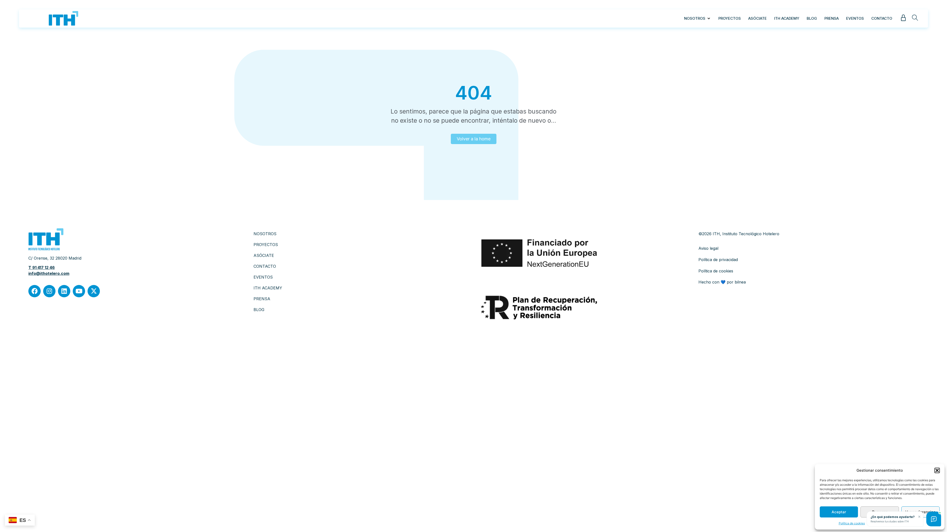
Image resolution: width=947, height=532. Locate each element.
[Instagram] (49, 291)
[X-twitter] (94, 291)
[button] (937, 470)
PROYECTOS (266, 244)
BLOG (259, 309)
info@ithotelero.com (48, 273)
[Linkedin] (64, 291)
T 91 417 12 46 (41, 267)
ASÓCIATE (264, 255)
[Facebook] (34, 291)
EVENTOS (263, 277)
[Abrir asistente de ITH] (933, 519)
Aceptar (839, 512)
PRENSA (262, 298)
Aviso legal (708, 248)
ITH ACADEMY (268, 287)
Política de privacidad (718, 259)
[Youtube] (79, 291)
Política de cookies (852, 523)
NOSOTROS (265, 233)
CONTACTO (265, 266)
